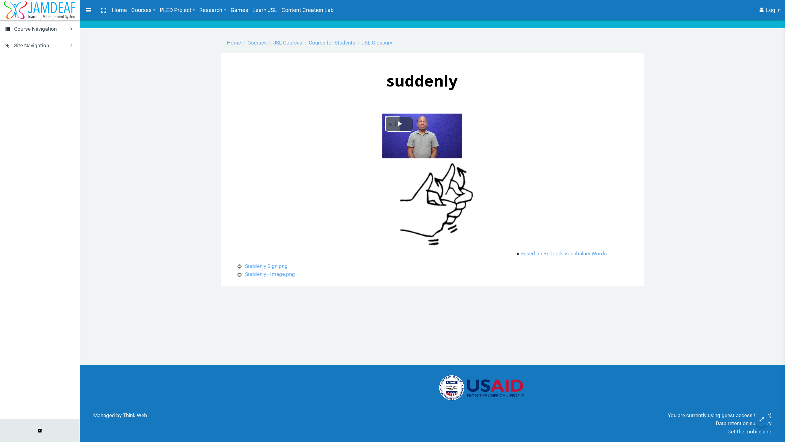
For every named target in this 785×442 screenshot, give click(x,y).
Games (239, 10)
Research (210, 10)
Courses (141, 10)
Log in (773, 10)
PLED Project (175, 10)
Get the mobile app (749, 431)
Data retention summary (744, 423)
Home (119, 10)
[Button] (761, 419)
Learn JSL (264, 10)
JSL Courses (287, 43)
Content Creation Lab (307, 10)
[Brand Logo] (40, 10)
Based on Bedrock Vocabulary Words (563, 253)
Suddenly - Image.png (270, 274)
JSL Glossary (377, 43)
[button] (103, 10)
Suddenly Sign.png (266, 266)
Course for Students (332, 43)
